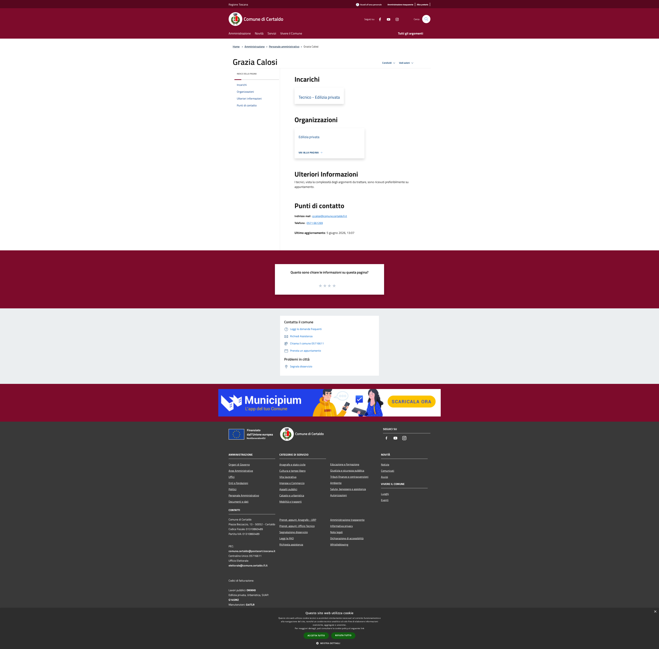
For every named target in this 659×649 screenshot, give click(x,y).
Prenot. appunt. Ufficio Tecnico (297, 526)
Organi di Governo (239, 464)
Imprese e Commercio (291, 483)
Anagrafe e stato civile (292, 464)
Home (236, 46)
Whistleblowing (339, 544)
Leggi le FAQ (286, 538)
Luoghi (385, 494)
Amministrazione (255, 46)
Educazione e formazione (344, 464)
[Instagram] (395, 19)
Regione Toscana (238, 4)
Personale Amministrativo (244, 495)
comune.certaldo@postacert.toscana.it (252, 551)
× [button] (655, 611)
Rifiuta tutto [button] (343, 635)
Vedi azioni (404, 63)
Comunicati (387, 471)
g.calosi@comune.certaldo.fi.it (329, 216)
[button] (329, 643)
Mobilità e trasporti (290, 502)
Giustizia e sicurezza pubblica (347, 470)
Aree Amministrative (241, 471)
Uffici (232, 477)
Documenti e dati (238, 502)
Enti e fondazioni (238, 483)
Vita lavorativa (287, 477)
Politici (232, 489)
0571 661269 (315, 223)
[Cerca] (426, 19)
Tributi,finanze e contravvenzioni (349, 477)
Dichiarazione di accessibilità (346, 538)
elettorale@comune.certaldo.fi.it (248, 565)
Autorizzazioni (338, 495)
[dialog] (329, 628)
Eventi (385, 500)
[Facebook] (378, 19)
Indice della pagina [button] (247, 73)
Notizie (385, 464)
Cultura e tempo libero (292, 471)
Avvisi (384, 477)
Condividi (387, 63)
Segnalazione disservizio (293, 532)
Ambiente (336, 483)
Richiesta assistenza (291, 544)
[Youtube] (387, 19)
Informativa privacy (341, 526)
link (362, 628)
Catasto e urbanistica (291, 495)
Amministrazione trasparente (347, 520)
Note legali (336, 532)
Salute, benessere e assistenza (348, 489)
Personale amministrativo (284, 46)
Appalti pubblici (288, 489)
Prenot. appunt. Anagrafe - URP (297, 520)
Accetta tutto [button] (316, 635)
